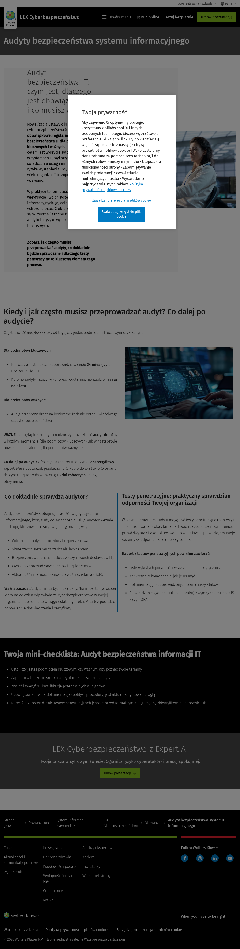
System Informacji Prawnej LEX (71, 823)
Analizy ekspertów (97, 848)
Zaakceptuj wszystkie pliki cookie (122, 214)
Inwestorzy (91, 866)
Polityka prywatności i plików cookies (77, 929)
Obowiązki (153, 823)
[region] (122, 162)
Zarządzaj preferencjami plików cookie (121, 201)
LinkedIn (215, 858)
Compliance (53, 891)
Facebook (184, 858)
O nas (8, 848)
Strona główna (10, 823)
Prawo (48, 900)
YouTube (230, 858)
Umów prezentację (216, 17)
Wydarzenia (13, 872)
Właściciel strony (96, 876)
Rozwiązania (39, 823)
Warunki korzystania (21, 929)
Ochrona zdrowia (57, 857)
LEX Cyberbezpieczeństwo (120, 823)
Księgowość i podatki (60, 866)
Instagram (200, 858)
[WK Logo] (21, 915)
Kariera (88, 857)
